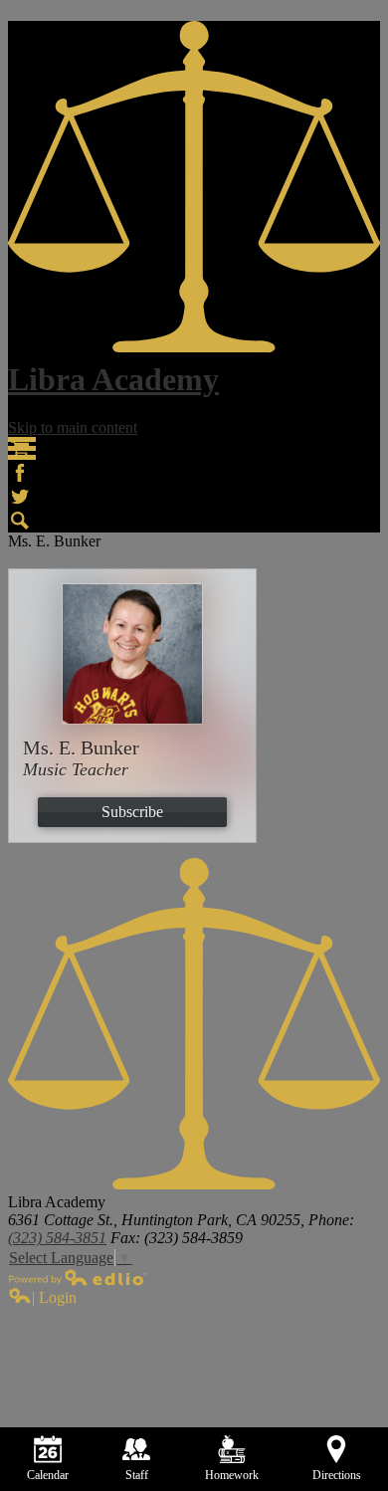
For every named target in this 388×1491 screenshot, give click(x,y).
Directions (336, 1475)
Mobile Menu (22, 448)
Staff (136, 1475)
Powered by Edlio (77, 1277)
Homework (232, 1475)
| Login (54, 1297)
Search (20, 520)
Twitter (20, 497)
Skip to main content (72, 427)
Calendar (48, 1475)
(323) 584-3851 (57, 1237)
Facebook (20, 473)
